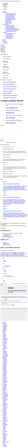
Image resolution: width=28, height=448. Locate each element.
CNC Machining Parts (10, 33)
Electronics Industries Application (13, 28)
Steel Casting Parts (9, 37)
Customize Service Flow (11, 13)
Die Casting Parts (9, 35)
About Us (5, 41)
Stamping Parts (9, 34)
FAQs (4, 40)
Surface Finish (9, 22)
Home (4, 11)
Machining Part (18, 256)
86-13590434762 (6, 266)
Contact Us (5, 42)
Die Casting (8, 20)
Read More (5, 60)
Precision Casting (9, 254)
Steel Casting (8, 21)
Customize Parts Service (11, 14)
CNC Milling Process (10, 18)
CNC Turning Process (10, 17)
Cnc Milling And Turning (9, 256)
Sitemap (6, 253)
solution (4, 12)
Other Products (9, 38)
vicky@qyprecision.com (8, 276)
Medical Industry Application (12, 30)
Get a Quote (3, 227)
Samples (5, 32)
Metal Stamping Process (11, 19)
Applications (5, 24)
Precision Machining (10, 15)
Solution (5, 242)
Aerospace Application (10, 27)
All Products (24, 256)
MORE (2, 140)
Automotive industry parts (11, 31)
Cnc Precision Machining (13, 253)
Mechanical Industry (10, 25)
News (4, 39)
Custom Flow (6, 243)
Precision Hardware (10, 26)
